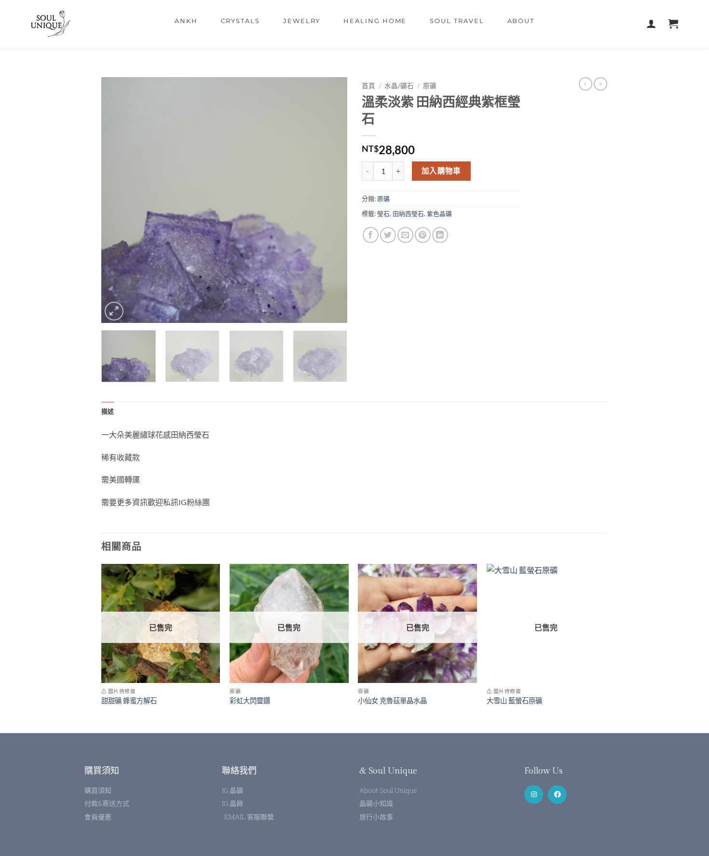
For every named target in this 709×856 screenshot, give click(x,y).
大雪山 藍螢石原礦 (514, 700)
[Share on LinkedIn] (440, 235)
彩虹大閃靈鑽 (250, 700)
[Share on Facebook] (371, 235)
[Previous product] (600, 84)
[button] (114, 311)
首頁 (368, 86)
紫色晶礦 (439, 213)
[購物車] (673, 24)
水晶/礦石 (399, 86)
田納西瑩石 (408, 213)
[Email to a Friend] (405, 235)
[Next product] (585, 84)
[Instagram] (533, 794)
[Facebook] (557, 794)
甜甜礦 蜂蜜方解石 (129, 700)
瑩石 (383, 213)
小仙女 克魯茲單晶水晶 (392, 700)
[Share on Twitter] (388, 235)
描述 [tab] (107, 411)
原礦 (429, 86)
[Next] (330, 200)
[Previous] (118, 200)
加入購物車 (441, 170)
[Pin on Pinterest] (423, 235)
